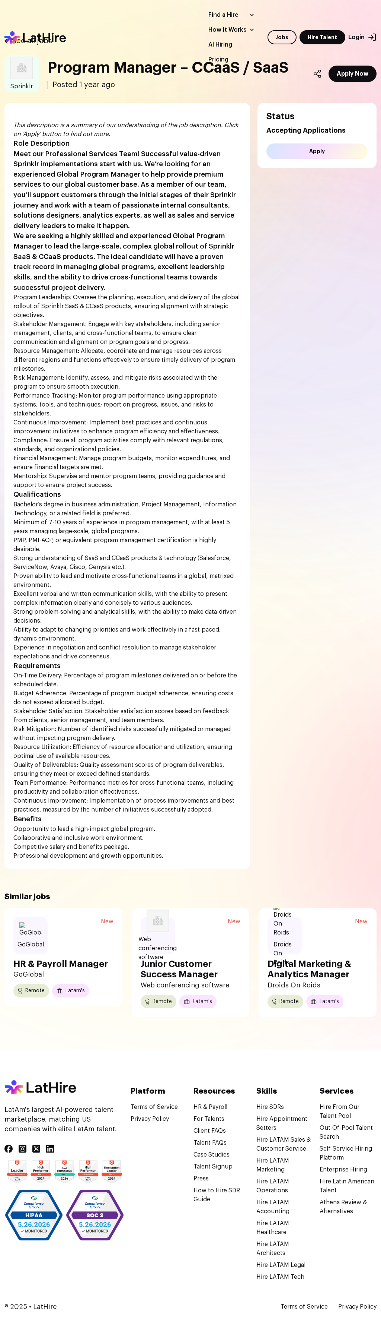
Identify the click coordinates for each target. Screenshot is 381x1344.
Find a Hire (223, 15)
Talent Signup (213, 1167)
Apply (317, 151)
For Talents (208, 1119)
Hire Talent (322, 37)
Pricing (218, 60)
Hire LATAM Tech (280, 1277)
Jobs (282, 37)
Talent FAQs (210, 1143)
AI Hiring (220, 45)
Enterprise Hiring (343, 1170)
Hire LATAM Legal (280, 1265)
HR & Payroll (210, 1107)
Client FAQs (209, 1131)
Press (201, 1179)
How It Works (227, 30)
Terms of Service (154, 1107)
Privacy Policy (150, 1119)
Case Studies (211, 1155)
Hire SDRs (270, 1107)
